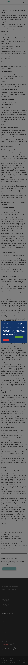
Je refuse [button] (6, 340)
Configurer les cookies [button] (8, 337)
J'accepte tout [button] (19, 337)
